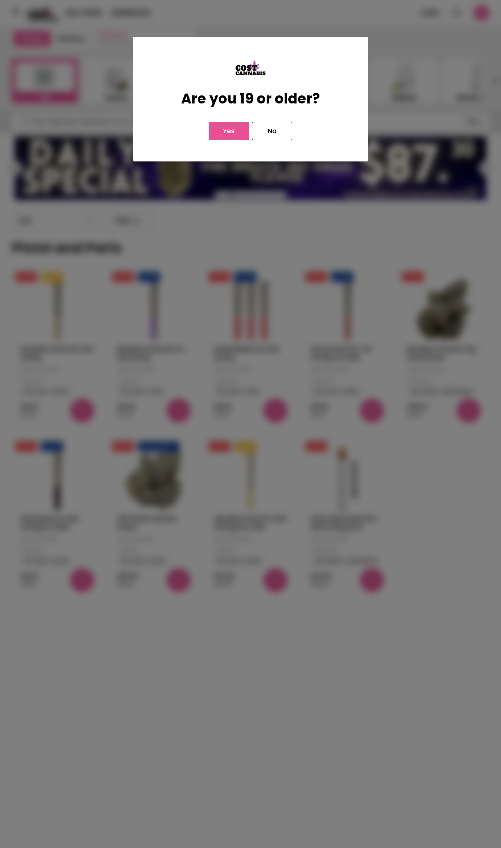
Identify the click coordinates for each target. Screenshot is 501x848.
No (272, 130)
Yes (229, 130)
